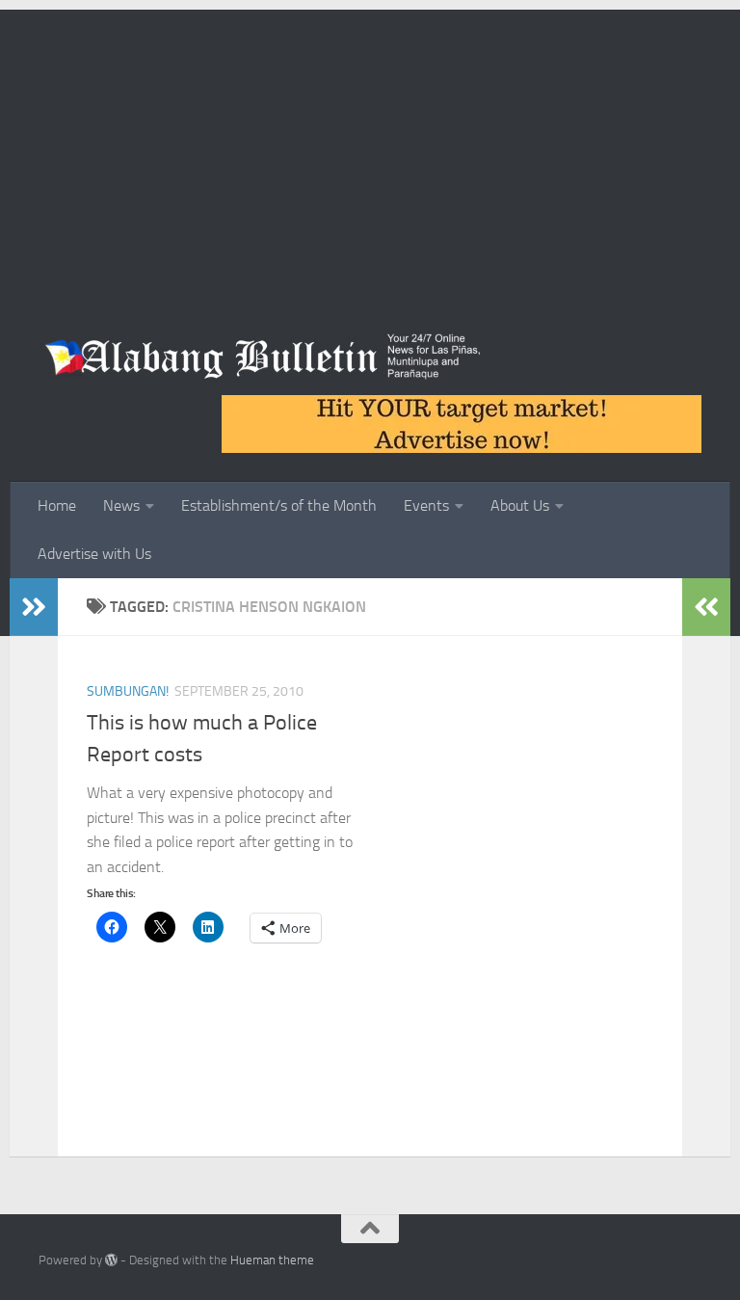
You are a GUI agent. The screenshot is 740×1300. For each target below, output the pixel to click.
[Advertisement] (370, 144)
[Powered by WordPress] (111, 1260)
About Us (519, 505)
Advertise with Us (94, 553)
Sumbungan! (128, 691)
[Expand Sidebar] (34, 607)
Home (57, 505)
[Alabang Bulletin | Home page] (264, 356)
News (121, 505)
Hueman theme (272, 1260)
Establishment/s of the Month (279, 505)
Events (426, 505)
